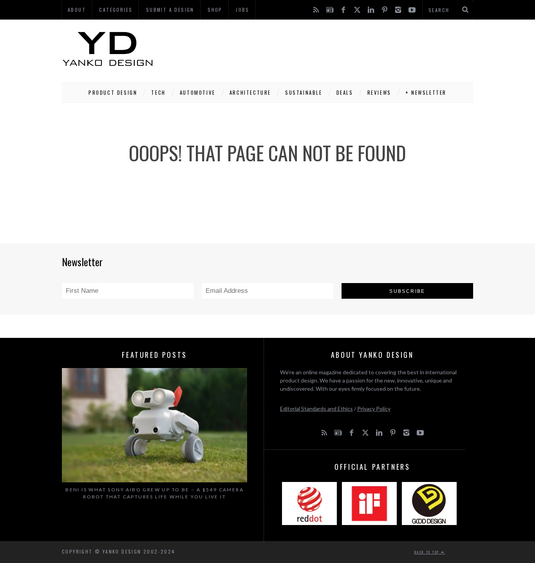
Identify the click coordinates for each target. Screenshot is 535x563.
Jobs (242, 9)
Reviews (379, 92)
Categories (115, 9)
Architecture (250, 92)
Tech (158, 92)
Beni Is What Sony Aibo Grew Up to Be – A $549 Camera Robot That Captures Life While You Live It (154, 493)
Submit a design (170, 9)
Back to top (427, 552)
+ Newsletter (425, 92)
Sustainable (303, 92)
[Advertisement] (330, 49)
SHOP (215, 9)
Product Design (113, 92)
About (77, 9)
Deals (344, 92)
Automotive (197, 92)
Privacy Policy (373, 408)
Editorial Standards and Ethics (316, 408)
